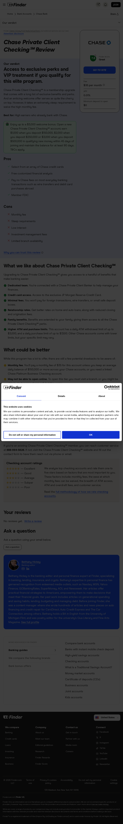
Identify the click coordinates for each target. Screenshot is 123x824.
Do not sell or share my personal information (32, 435)
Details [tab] (61, 396)
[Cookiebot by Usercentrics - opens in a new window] (106, 387)
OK (91, 435)
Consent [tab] (21, 396)
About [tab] (101, 396)
